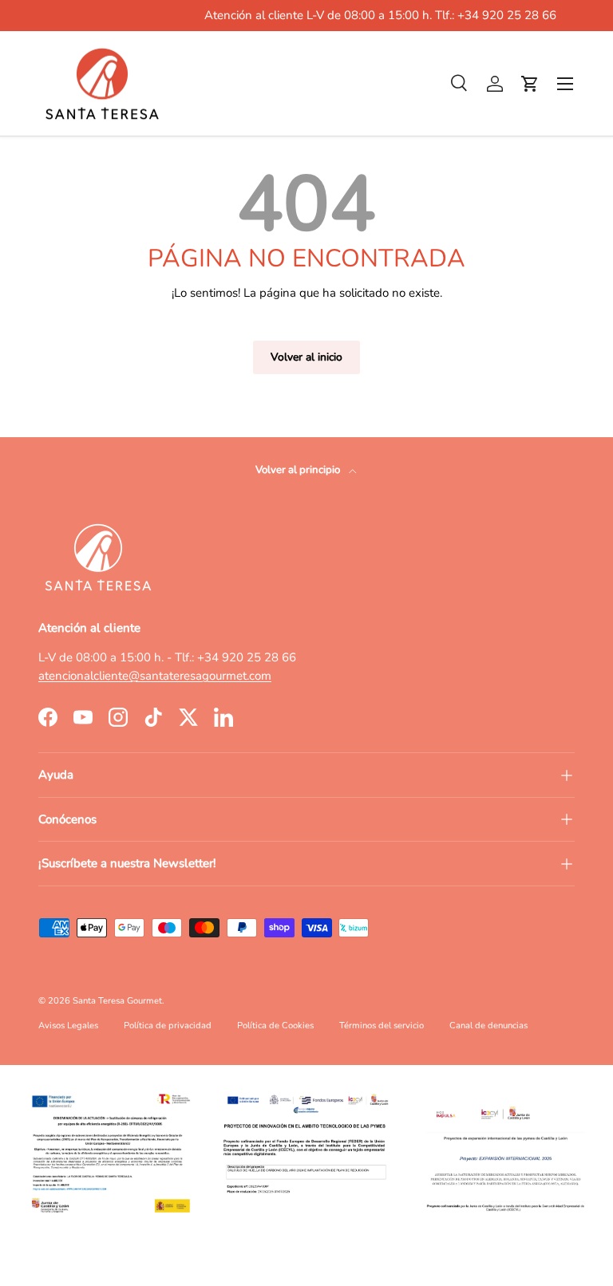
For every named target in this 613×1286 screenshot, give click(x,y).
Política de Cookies (275, 1026)
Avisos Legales (68, 1026)
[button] (530, 83)
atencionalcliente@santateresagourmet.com (154, 676)
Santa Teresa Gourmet (117, 1001)
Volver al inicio (306, 357)
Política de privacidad (168, 1026)
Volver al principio (298, 470)
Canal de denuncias (488, 1026)
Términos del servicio (381, 1026)
